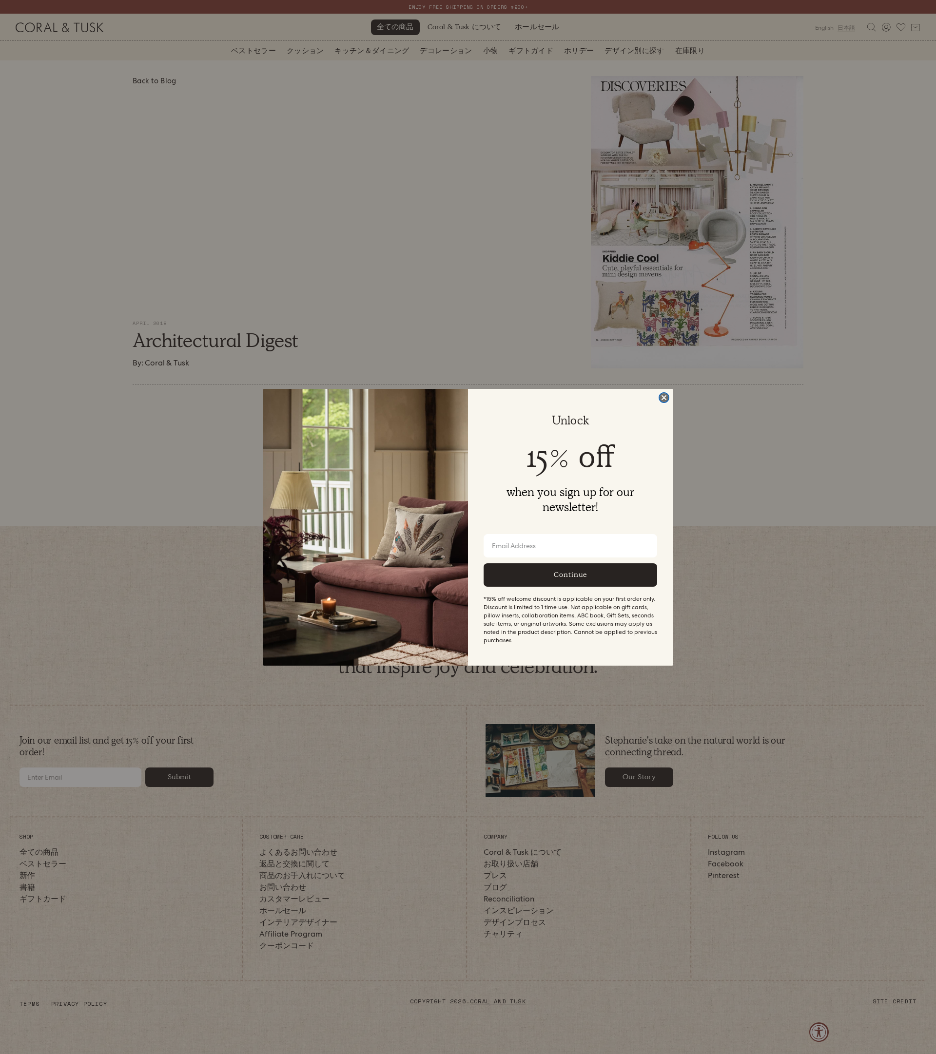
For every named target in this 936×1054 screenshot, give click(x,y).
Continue (570, 574)
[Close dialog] (664, 397)
